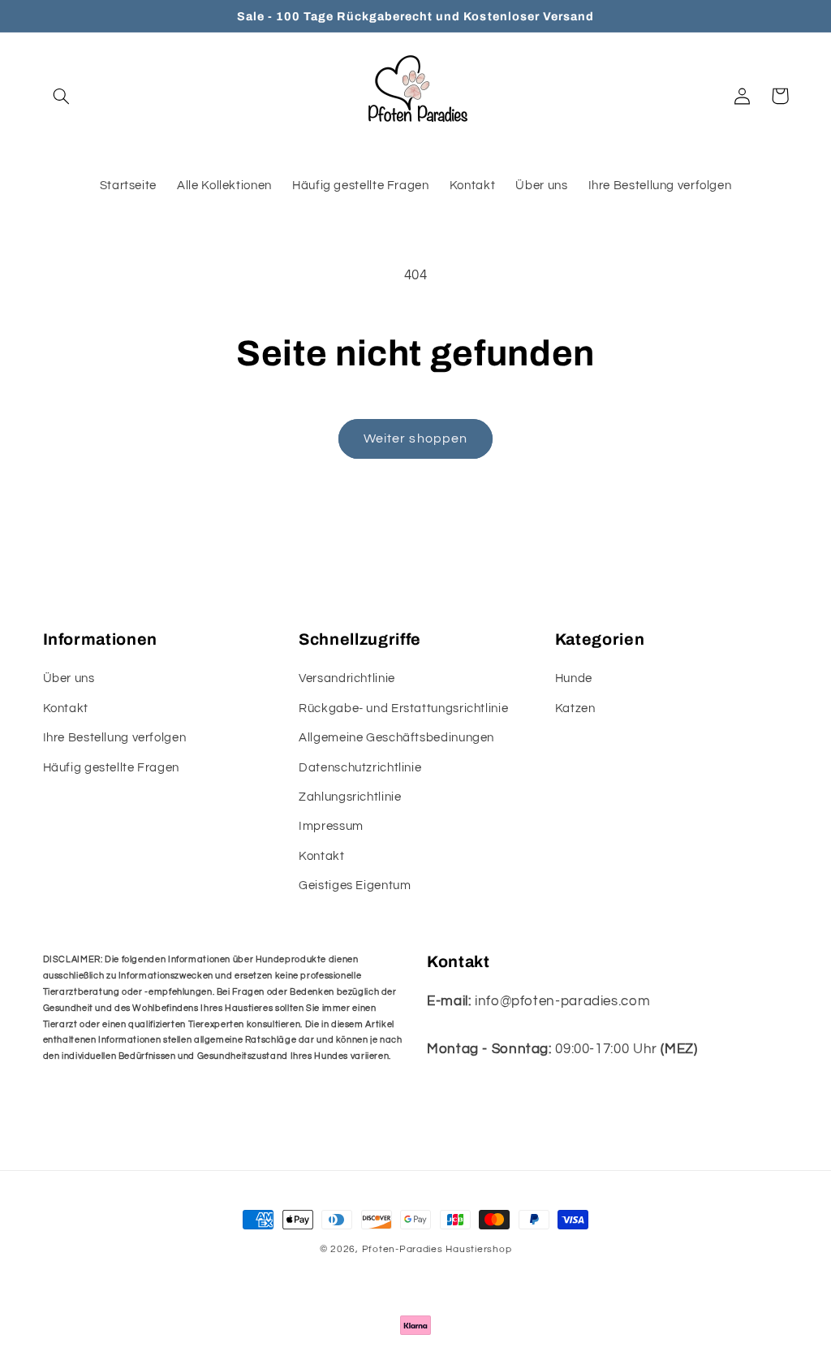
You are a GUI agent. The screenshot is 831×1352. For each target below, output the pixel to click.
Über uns (69, 678)
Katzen (575, 708)
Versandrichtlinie (347, 678)
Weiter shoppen (415, 438)
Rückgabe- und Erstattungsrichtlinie (403, 708)
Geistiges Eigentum (355, 885)
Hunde (573, 678)
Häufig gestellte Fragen (111, 768)
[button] (61, 95)
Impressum (331, 826)
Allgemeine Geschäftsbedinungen (396, 738)
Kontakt (65, 708)
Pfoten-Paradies (402, 1249)
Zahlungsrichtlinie (350, 797)
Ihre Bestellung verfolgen (115, 738)
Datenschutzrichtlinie (360, 768)
